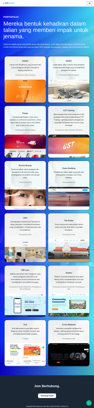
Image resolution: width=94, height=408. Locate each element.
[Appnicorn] (8, 3)
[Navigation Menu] (89, 3)
